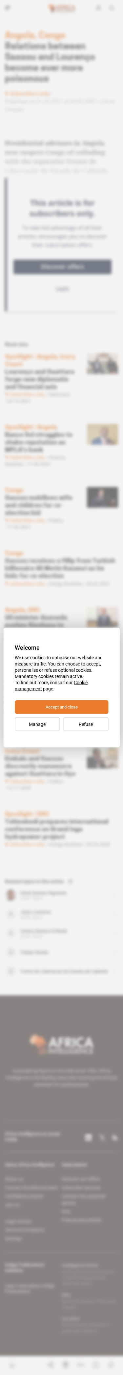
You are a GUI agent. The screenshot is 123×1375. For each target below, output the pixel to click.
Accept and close (62, 707)
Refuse (86, 724)
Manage (37, 724)
